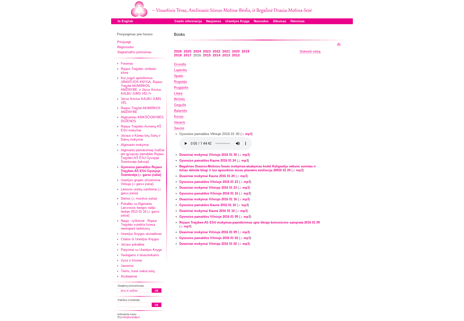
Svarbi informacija (188, 21)
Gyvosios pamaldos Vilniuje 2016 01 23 (208, 182)
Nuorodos (261, 21)
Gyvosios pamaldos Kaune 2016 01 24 (207, 160)
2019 (245, 51)
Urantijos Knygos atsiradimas (141, 234)
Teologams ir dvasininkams (140, 255)
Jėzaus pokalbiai (132, 244)
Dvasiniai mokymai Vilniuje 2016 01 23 (208, 187)
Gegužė (180, 105)
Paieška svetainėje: (129, 300)
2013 (226, 55)
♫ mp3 (247, 134)
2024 (197, 51)
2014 (216, 55)
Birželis (179, 99)
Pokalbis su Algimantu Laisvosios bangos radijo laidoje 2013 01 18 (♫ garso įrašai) (140, 209)
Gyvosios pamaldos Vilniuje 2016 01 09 (208, 216)
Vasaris (179, 122)
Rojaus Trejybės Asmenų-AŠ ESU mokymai (141, 128)
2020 (236, 51)
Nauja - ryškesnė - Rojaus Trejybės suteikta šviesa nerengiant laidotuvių (139, 224)
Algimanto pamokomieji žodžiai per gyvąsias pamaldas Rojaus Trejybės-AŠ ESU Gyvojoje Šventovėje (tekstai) (142, 156)
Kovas (178, 116)
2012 (236, 55)
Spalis (178, 76)
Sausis (179, 128)
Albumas (279, 21)
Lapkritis (180, 70)
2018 (178, 55)
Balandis (180, 110)
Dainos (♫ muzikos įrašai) (139, 198)
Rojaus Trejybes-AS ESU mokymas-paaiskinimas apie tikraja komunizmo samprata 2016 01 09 (249, 222)
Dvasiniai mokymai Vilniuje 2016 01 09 (208, 232)
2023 (207, 51)
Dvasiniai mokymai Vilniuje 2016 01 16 (208, 199)
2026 (178, 51)
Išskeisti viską (310, 51)
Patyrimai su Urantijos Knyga (141, 250)
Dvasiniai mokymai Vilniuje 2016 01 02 (208, 244)
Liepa (178, 93)
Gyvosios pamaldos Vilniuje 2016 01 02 (208, 238)
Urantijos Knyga (237, 21)
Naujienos (213, 21)
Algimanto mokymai (135, 145)
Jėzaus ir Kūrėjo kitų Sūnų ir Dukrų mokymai (140, 137)
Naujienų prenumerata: (131, 285)
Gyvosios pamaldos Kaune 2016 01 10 (207, 205)
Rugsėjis (180, 81)
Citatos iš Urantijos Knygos (140, 239)
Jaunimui (127, 266)
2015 (207, 55)
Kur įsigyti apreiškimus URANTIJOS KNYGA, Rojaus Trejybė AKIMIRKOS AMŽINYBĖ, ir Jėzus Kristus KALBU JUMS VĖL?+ (141, 85)
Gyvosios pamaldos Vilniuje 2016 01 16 (208, 193)
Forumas (127, 63)
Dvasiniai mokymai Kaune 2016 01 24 (207, 176)
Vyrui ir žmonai (131, 260)
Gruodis (180, 64)
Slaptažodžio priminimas (134, 52)
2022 (216, 51)
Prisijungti (124, 42)
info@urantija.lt (131, 317)
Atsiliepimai (129, 276)
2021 (226, 51)
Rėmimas (297, 21)
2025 (187, 51)
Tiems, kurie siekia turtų (138, 271)
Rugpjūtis (181, 87)
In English (125, 21)
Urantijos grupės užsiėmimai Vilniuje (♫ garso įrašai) (140, 182)
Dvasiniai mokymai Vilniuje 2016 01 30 (208, 155)
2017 (187, 55)
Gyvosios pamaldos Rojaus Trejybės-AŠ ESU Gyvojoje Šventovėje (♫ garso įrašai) (141, 171)
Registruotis (125, 47)
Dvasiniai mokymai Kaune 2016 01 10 (207, 211)
